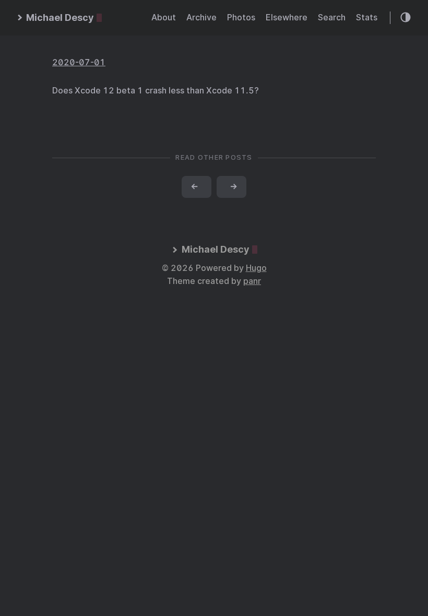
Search (332, 17)
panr (252, 281)
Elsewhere (286, 17)
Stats (366, 17)
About (163, 17)
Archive (201, 17)
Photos (241, 17)
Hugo (256, 268)
